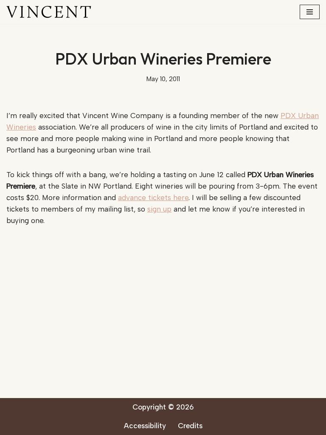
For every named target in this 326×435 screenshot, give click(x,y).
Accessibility (145, 425)
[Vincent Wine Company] (48, 12)
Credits (190, 425)
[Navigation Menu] (310, 12)
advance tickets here (153, 197)
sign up (159, 209)
